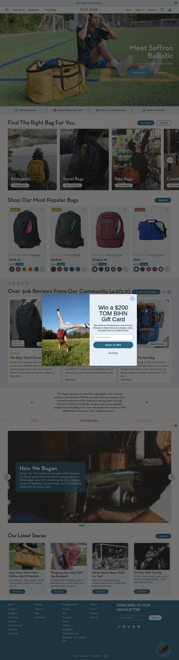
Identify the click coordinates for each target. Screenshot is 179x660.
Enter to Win (113, 345)
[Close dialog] (132, 299)
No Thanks (113, 353)
